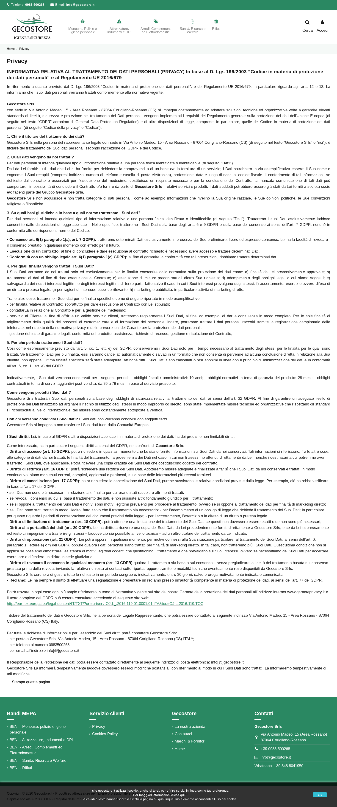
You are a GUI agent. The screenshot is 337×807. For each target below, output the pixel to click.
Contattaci (183, 734)
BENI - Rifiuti (21, 768)
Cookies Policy (105, 734)
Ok (320, 795)
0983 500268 (34, 4)
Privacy (98, 726)
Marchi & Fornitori (190, 741)
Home (180, 749)
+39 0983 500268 (275, 749)
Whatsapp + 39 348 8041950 (278, 766)
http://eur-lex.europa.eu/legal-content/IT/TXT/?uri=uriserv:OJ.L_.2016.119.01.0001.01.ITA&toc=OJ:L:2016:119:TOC (105, 604)
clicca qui (178, 795)
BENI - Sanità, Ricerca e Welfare (38, 760)
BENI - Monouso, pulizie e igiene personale (38, 729)
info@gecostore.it (80, 4)
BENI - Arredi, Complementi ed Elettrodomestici (36, 750)
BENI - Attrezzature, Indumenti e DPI (41, 740)
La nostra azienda (190, 726)
